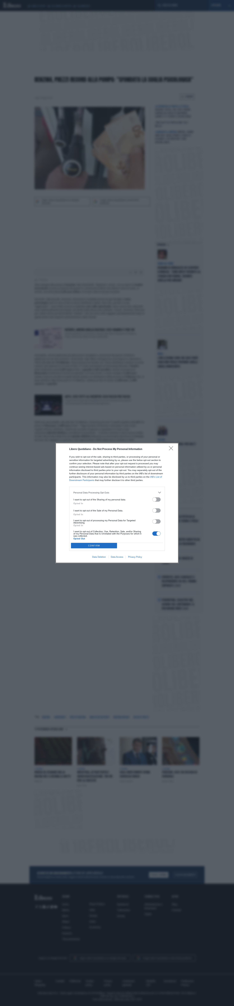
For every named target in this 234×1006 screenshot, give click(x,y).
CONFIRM (94, 545)
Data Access (117, 557)
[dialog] (117, 503)
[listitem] (117, 492)
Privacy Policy (135, 557)
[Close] (172, 449)
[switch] (156, 499)
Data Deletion (99, 557)
